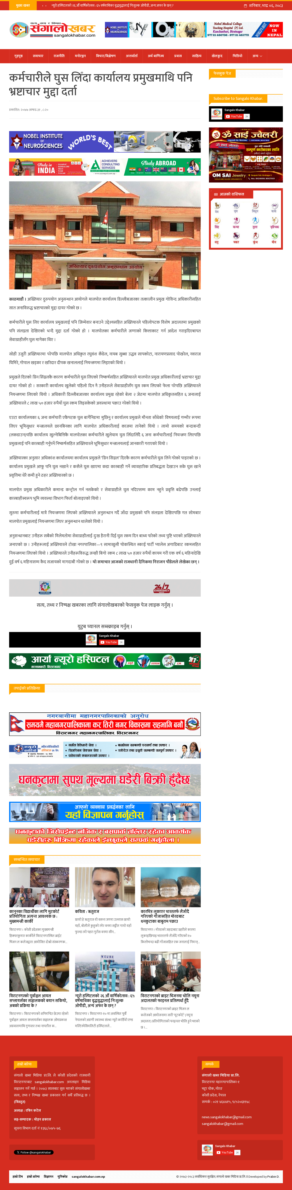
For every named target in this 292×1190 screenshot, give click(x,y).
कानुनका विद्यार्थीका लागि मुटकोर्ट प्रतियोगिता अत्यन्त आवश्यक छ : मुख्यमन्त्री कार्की (34, 916)
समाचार (38, 56)
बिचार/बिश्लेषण (106, 56)
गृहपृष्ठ (18, 56)
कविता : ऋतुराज (87, 911)
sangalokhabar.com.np (88, 1176)
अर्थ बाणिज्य (156, 56)
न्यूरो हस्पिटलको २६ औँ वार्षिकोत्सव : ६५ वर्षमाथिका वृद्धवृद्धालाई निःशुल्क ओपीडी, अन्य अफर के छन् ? (105, 1001)
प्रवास (178, 56)
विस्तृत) (20, 1102)
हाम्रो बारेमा (33, 1176)
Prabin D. (273, 1176)
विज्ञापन (48, 1176)
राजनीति (59, 56)
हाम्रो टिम (18, 1176)
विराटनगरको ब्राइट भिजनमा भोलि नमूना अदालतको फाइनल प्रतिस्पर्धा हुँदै (96, 5)
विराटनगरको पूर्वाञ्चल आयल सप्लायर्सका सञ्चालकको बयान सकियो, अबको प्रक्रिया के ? (38, 1001)
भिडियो (237, 56)
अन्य (255, 56)
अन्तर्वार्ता (132, 56)
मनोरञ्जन (80, 56)
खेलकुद (217, 56)
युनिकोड (62, 1176)
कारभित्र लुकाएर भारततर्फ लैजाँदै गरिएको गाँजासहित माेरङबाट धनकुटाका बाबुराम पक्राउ (165, 916)
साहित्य (196, 56)
